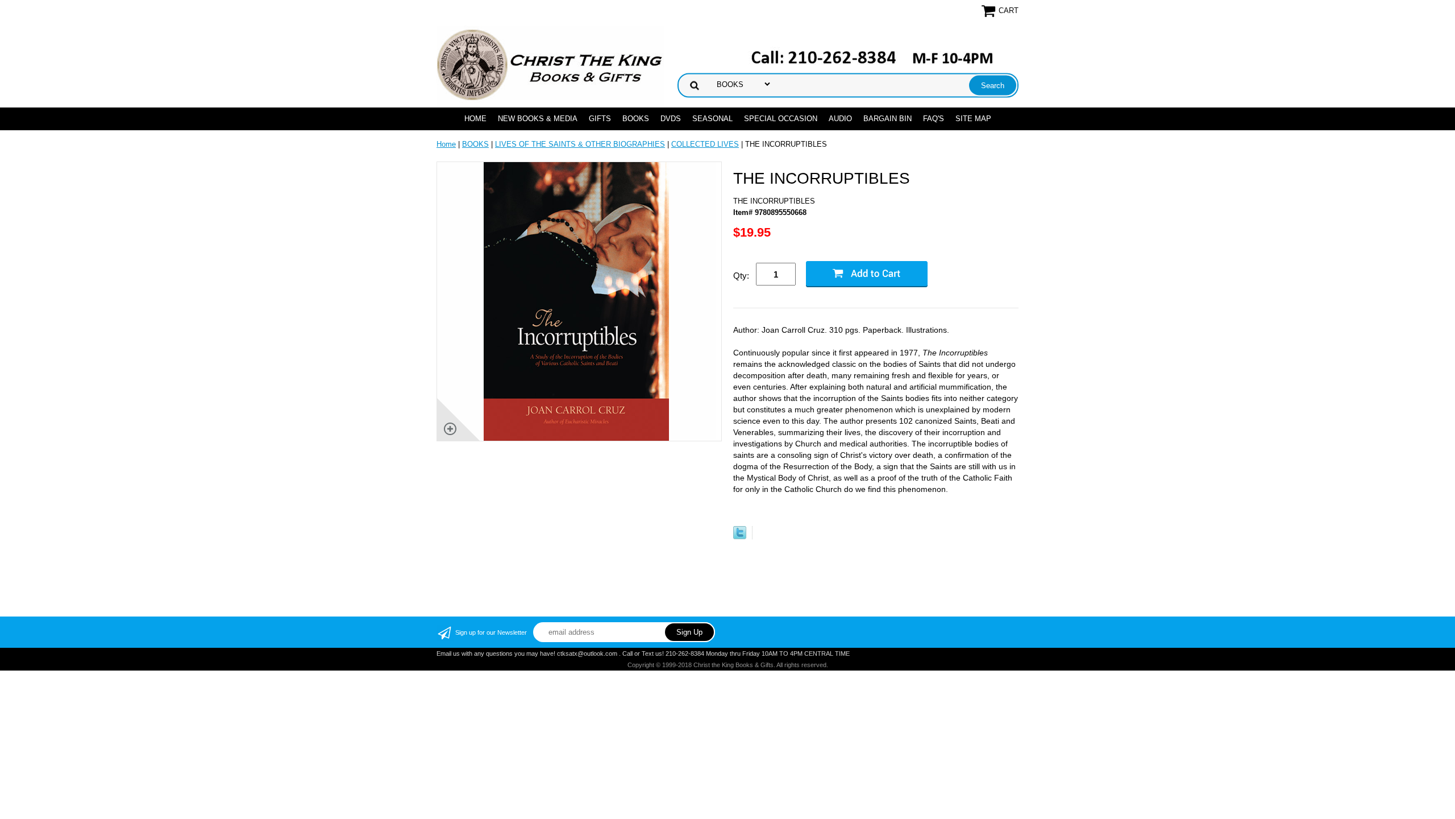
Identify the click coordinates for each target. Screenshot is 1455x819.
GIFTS (600, 118)
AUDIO (840, 118)
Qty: (741, 275)
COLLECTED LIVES (705, 144)
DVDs (670, 118)
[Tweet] (739, 536)
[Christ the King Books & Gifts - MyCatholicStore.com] (550, 65)
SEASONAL (712, 118)
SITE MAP (973, 118)
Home (475, 118)
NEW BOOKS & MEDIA (537, 118)
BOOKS (635, 118)
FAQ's (933, 118)
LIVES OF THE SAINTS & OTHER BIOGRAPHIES (580, 144)
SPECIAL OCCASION (780, 118)
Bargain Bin (887, 118)
